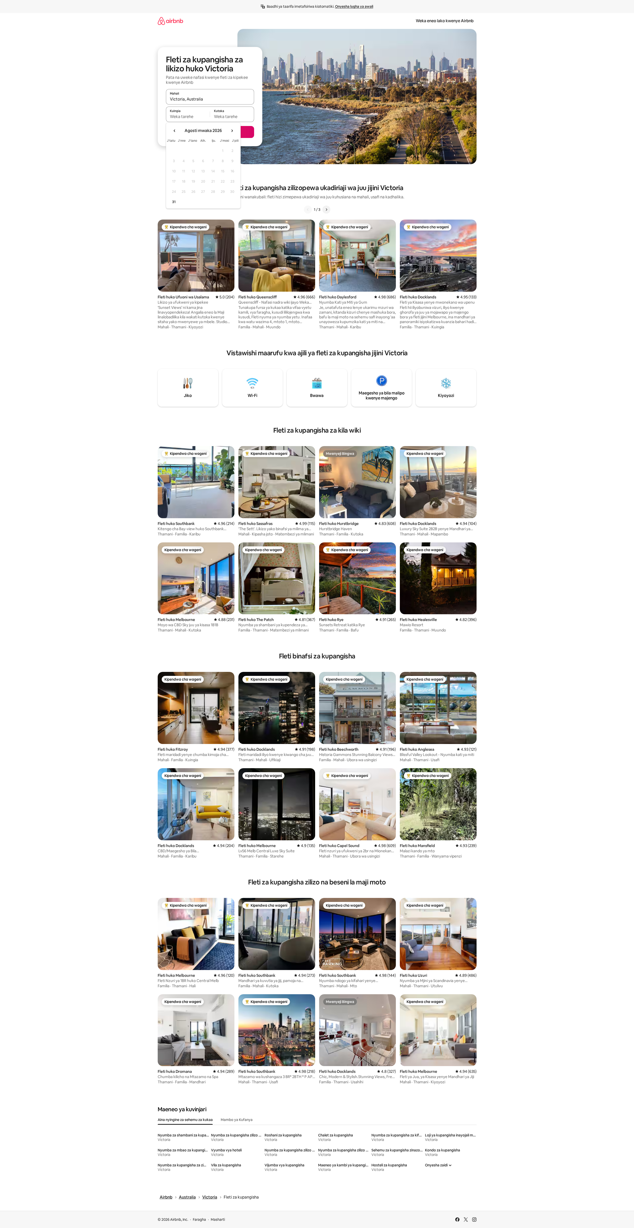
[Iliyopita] (308, 210)
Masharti (218, 1219)
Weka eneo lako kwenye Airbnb (445, 20)
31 (174, 202)
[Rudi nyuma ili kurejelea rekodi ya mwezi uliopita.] (174, 130)
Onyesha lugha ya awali (354, 6)
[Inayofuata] (326, 210)
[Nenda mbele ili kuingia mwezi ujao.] (231, 130)
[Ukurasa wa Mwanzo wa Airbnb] (170, 21)
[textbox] (188, 117)
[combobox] (210, 99)
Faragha (199, 1219)
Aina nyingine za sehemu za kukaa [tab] (185, 1119)
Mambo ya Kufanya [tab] (237, 1119)
